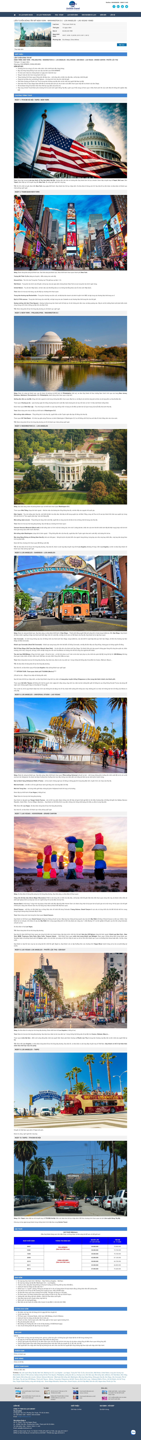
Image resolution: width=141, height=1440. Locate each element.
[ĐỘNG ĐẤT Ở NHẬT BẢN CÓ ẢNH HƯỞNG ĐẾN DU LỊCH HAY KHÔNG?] (47, 1397)
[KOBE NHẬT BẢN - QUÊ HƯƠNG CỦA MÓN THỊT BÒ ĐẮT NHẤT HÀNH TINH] (104, 1392)
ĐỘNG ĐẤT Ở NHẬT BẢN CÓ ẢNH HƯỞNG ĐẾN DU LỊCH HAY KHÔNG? (60, 1397)
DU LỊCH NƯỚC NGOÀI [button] (26, 15)
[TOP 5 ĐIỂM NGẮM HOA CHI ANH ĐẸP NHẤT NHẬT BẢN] (104, 1398)
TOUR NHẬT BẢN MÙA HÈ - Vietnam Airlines (87, 1392)
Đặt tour (121, 45)
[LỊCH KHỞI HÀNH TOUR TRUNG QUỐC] (18, 1392)
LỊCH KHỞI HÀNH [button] (72, 15)
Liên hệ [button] (112, 15)
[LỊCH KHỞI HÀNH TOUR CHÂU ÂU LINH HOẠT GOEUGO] (18, 1397)
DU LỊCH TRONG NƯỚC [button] (44, 15)
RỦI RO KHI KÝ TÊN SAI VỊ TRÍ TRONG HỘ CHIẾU (59, 1392)
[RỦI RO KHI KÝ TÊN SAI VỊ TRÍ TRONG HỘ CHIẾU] (47, 1392)
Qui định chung (104, 1409)
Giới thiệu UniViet (76, 1409)
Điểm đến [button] (103, 15)
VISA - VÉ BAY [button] (59, 15)
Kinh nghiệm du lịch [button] (89, 15)
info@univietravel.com (24, 1416)
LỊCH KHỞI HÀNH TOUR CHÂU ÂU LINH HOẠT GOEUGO (31, 1397)
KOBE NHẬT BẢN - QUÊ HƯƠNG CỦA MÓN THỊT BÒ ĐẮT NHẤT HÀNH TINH (116, 1392)
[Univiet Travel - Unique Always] (73, 6)
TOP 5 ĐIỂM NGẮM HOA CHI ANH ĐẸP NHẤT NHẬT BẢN (117, 1398)
